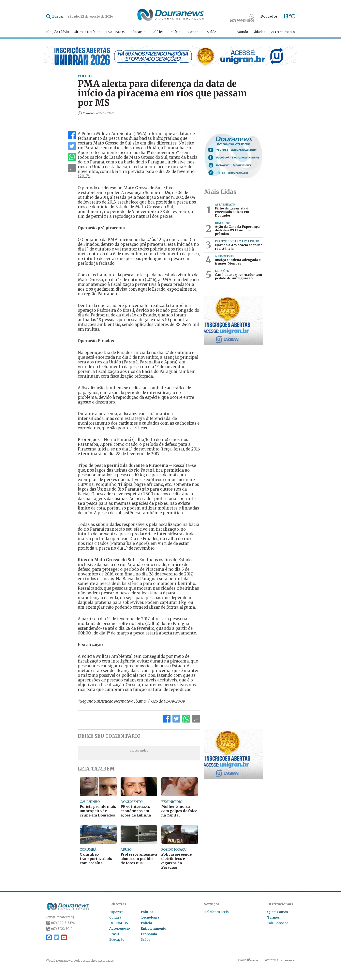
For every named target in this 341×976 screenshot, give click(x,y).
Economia (194, 32)
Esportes (116, 912)
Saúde (211, 32)
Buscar (58, 16)
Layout (241, 960)
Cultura (115, 917)
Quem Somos (277, 912)
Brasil (114, 934)
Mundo (242, 32)
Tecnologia (150, 917)
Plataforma (270, 960)
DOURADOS (115, 32)
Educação (137, 32)
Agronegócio (119, 928)
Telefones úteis (216, 912)
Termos (273, 917)
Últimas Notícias (87, 32)
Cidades (259, 32)
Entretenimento (282, 32)
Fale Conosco (277, 923)
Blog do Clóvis (57, 32)
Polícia (175, 32)
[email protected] (60, 917)
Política (157, 32)
